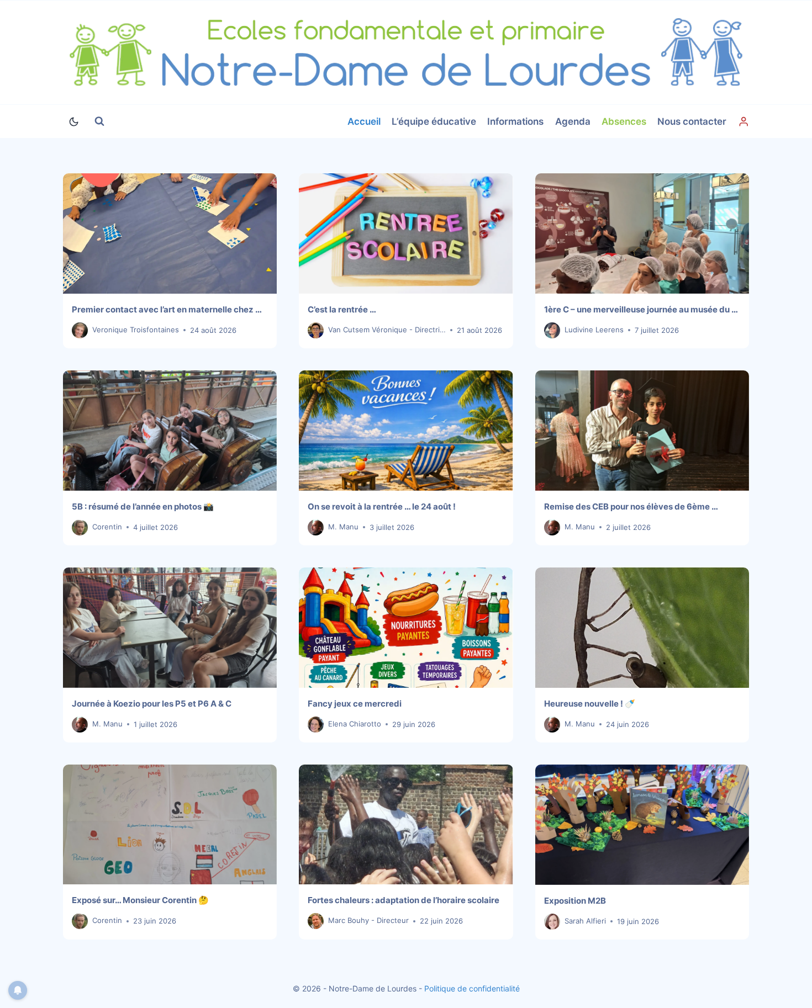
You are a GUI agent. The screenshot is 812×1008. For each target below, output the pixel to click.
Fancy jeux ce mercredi (355, 703)
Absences (624, 121)
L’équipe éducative (434, 121)
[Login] (743, 121)
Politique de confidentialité (472, 988)
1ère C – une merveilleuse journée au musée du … (641, 309)
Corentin (107, 526)
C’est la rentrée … (342, 309)
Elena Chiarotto (354, 723)
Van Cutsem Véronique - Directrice (388, 329)
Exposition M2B (575, 900)
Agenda (572, 121)
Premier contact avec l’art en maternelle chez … (167, 309)
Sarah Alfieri (585, 920)
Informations (515, 121)
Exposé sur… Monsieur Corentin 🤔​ (140, 900)
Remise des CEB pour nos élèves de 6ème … (631, 506)
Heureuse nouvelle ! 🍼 (589, 703)
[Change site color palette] (73, 121)
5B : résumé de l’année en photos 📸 (143, 506)
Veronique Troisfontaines (135, 329)
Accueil (364, 121)
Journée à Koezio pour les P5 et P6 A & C (151, 703)
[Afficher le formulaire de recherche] (99, 121)
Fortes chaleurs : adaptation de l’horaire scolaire (403, 900)
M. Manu (343, 526)
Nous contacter (691, 121)
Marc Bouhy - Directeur (368, 920)
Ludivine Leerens (594, 329)
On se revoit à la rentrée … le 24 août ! (382, 506)
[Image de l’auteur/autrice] (80, 330)
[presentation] (170, 233)
